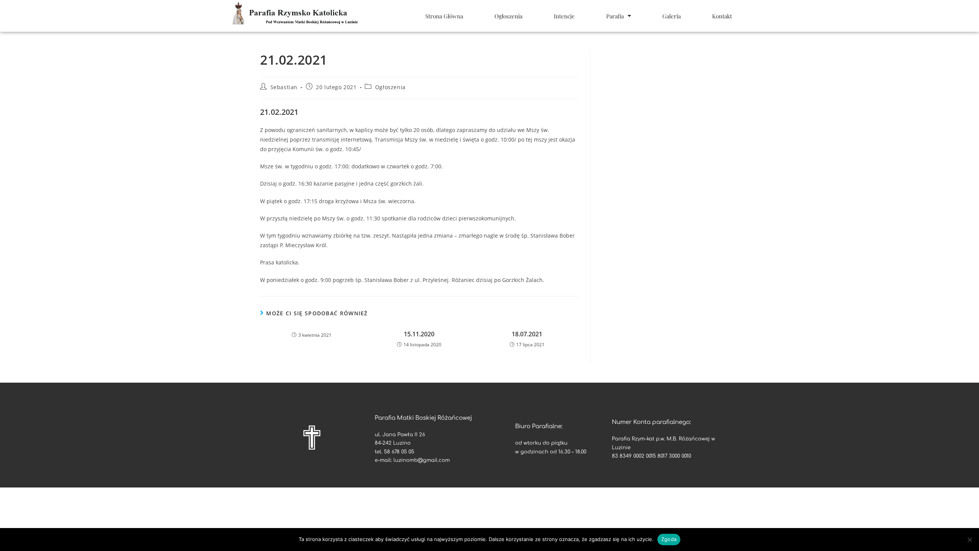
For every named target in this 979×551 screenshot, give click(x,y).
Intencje (564, 16)
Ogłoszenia (508, 16)
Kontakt (722, 16)
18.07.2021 (527, 334)
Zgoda (669, 539)
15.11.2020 (419, 334)
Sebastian (284, 87)
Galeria (671, 16)
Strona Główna (444, 16)
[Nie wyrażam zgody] (969, 539)
